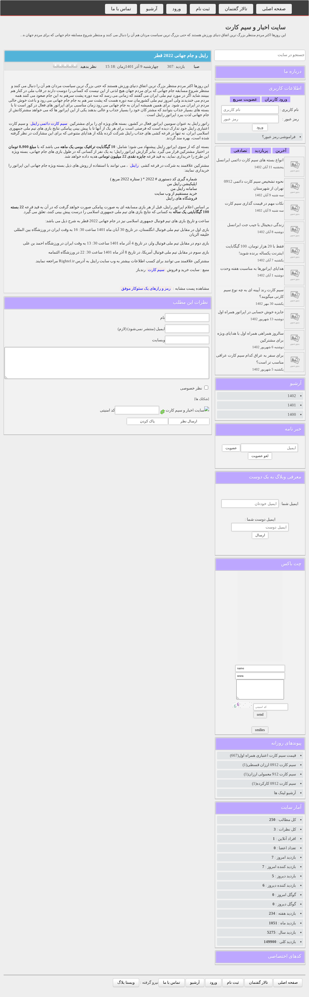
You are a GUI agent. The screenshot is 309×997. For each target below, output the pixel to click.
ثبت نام (203, 8)
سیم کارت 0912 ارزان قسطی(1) (269, 764)
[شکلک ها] (201, 399)
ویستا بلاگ (126, 982)
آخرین (281, 150)
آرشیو (151, 8)
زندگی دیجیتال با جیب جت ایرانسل (255, 228)
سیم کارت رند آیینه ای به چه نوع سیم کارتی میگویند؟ (254, 297)
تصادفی (240, 150)
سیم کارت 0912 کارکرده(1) (274, 783)
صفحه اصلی (274, 8)
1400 (292, 414)
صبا (196, 66)
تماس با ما (121, 8)
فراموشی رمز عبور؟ (278, 136)
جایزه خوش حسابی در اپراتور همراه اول (251, 315)
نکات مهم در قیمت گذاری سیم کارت (254, 206)
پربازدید (261, 150)
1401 (292, 405)
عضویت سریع (245, 99)
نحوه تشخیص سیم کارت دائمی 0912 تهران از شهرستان (254, 188)
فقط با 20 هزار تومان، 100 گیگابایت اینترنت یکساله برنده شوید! (255, 253)
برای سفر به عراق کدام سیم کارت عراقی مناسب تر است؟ (250, 362)
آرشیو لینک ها (285, 792)
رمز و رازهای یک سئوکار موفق (145, 288)
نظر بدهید (88, 66)
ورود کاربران (276, 99)
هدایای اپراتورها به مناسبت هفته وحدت (252, 271)
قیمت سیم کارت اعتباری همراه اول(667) (263, 755)
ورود (176, 8)
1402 (292, 395)
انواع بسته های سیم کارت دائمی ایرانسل (250, 163)
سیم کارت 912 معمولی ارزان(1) (270, 774)
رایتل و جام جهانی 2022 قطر (181, 55)
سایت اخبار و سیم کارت (255, 27)
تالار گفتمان (236, 8)
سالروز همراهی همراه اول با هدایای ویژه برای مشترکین (250, 340)
